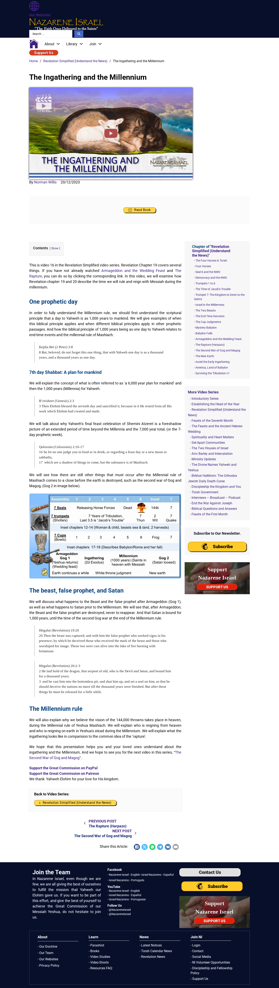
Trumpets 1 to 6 (205, 283)
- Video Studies (99, 957)
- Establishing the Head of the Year (214, 404)
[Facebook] (137, 847)
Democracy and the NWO (211, 277)
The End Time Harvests (209, 316)
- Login (195, 945)
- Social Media (201, 957)
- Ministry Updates (203, 459)
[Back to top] (268, 977)
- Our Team (45, 953)
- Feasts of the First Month (209, 514)
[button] (111, 133)
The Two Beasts (205, 310)
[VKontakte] (168, 847)
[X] (145, 847)
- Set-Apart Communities (207, 443)
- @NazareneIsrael (119, 909)
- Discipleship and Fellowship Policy (211, 970)
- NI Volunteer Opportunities (210, 962)
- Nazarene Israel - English (123, 874)
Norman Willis (45, 182)
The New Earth (204, 356)
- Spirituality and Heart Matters (212, 437)
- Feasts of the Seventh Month (211, 421)
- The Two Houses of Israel (209, 448)
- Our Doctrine (47, 946)
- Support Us (199, 979)
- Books (94, 951)
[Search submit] (78, 33)
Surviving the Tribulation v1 (212, 373)
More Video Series (203, 392)
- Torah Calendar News (156, 951)
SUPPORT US (217, 587)
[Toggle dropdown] (58, 44)
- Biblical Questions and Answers (213, 509)
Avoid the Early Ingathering (212, 361)
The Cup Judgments (208, 321)
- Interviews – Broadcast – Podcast (215, 498)
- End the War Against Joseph (211, 503)
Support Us (43, 53)
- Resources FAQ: (101, 968)
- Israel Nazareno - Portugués (125, 880)
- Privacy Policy (48, 965)
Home (33, 61)
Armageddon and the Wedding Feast (133, 270)
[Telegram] (160, 847)
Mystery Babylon (206, 327)
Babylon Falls (203, 333)
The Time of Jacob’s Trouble (213, 289)
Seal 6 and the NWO (207, 272)
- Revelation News (152, 957)
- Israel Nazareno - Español (157, 874)
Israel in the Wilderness (209, 304)
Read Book (142, 210)
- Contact (197, 951)
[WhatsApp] (152, 847)
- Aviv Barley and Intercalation (211, 454)
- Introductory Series (204, 399)
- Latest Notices (151, 945)
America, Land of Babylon (211, 367)
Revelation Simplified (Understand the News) (75, 61)
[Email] (176, 847)
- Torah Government (204, 492)
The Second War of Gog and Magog (217, 350)
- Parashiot (96, 945)
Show (54, 248)
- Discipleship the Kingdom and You (215, 487)
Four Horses (203, 266)
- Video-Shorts (99, 962)
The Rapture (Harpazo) (210, 344)
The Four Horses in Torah (211, 260)
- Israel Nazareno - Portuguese (126, 899)
